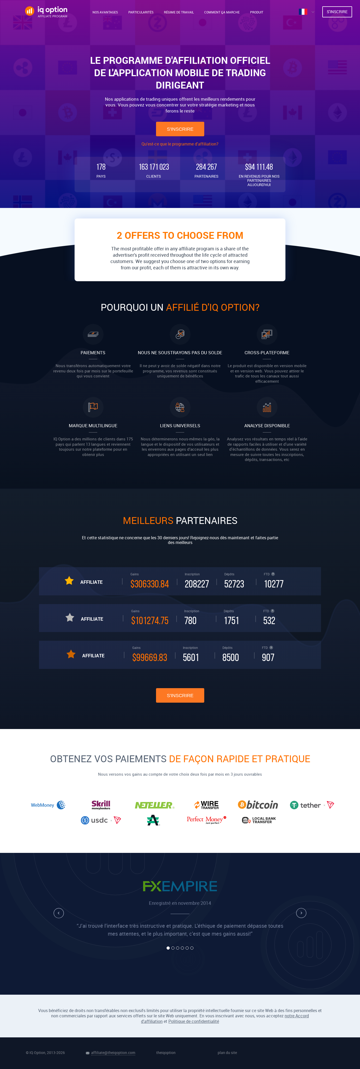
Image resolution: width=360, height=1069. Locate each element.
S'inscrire (180, 129)
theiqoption (166, 1052)
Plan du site (227, 1052)
